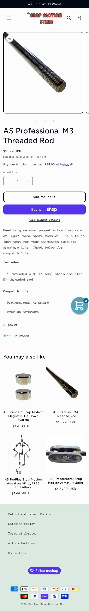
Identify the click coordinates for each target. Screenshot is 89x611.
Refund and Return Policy (29, 514)
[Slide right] (53, 121)
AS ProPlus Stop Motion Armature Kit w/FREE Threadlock (23, 483)
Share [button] (12, 324)
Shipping (8, 157)
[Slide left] (35, 121)
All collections (21, 543)
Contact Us (17, 553)
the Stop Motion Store (51, 604)
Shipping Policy (21, 523)
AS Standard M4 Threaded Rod (65, 414)
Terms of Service (22, 533)
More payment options (44, 219)
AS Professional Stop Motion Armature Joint (65, 481)
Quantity (10, 172)
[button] (8, 18)
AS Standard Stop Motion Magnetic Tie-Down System (23, 416)
